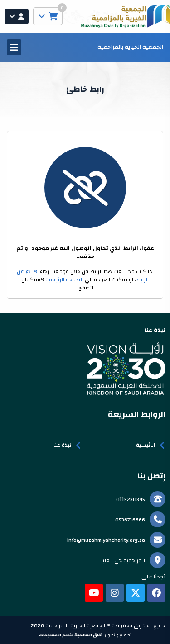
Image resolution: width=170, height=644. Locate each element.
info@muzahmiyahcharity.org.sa (106, 540)
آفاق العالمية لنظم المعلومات (70, 635)
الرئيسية (145, 445)
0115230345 (130, 499)
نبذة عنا (62, 445)
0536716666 (130, 520)
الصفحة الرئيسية (64, 279)
